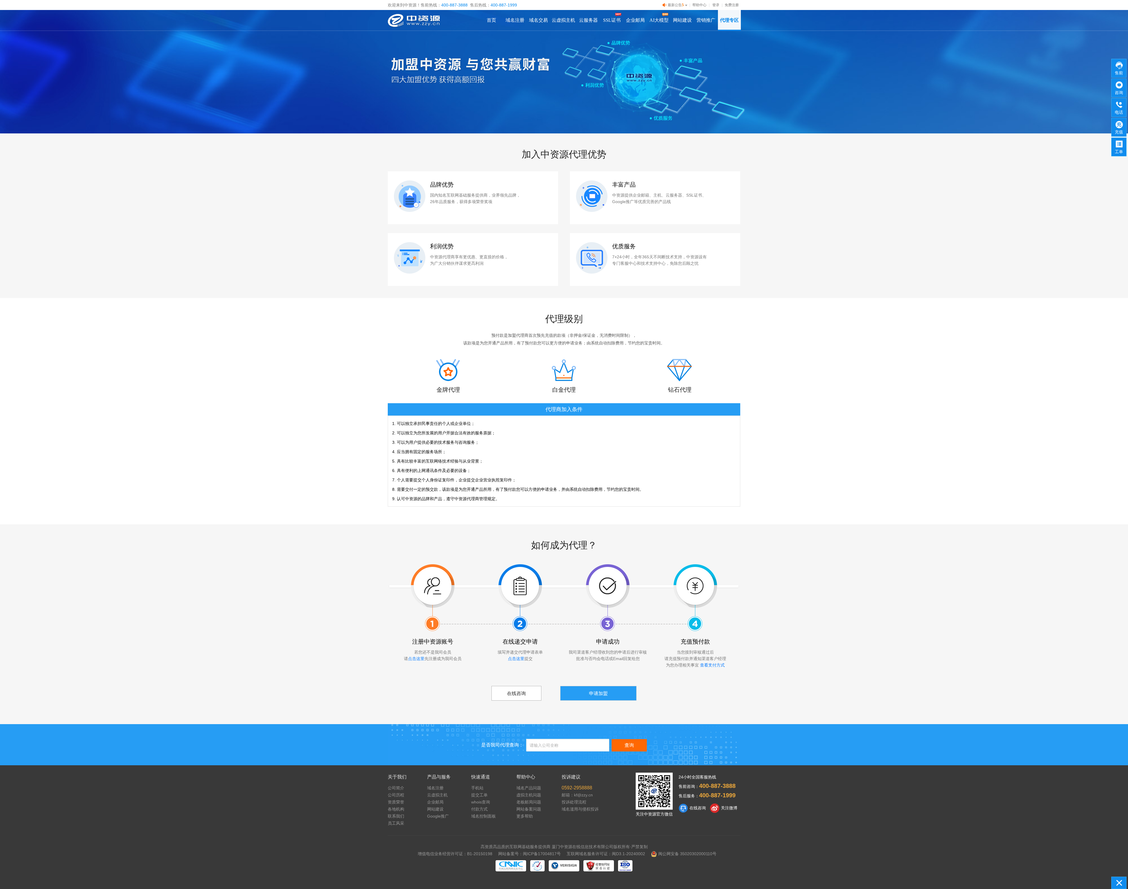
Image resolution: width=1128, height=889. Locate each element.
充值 (1119, 132)
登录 (715, 5)
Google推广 (438, 816)
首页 (491, 20)
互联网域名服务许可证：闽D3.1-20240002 (606, 853)
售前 (1119, 73)
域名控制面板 (483, 816)
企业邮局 (635, 20)
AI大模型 (659, 20)
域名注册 (515, 20)
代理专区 (729, 20)
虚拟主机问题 (528, 795)
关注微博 (729, 808)
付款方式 (479, 809)
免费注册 (732, 5)
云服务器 (588, 20)
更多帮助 (524, 816)
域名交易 (538, 20)
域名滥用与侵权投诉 (580, 809)
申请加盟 (598, 693)
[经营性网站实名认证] (598, 865)
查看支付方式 (712, 665)
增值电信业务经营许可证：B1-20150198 (455, 853)
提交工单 (479, 795)
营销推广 (705, 20)
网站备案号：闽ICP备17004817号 (529, 853)
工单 (1119, 151)
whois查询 (480, 802)
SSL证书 (612, 20)
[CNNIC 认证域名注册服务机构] (511, 865)
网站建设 (682, 20)
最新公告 (676, 5)
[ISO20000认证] (625, 865)
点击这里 (416, 658)
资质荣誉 (396, 802)
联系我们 (396, 816)
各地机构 (396, 809)
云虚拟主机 (563, 20)
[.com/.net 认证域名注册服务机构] (564, 865)
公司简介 (396, 788)
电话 (1119, 112)
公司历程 (396, 795)
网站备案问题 (528, 809)
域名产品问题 (528, 788)
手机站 (477, 788)
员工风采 (396, 823)
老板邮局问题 (528, 802)
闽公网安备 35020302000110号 (687, 853)
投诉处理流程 (574, 802)
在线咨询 (516, 693)
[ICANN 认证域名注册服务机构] (537, 865)
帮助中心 (699, 5)
